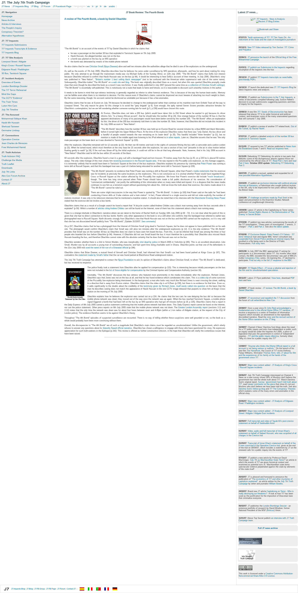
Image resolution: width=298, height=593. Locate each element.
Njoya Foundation (126, 260)
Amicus (270, 510)
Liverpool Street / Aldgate (14, 61)
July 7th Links (8, 171)
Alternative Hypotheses (13, 35)
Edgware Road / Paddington (15, 69)
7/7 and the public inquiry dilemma (263, 336)
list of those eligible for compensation (126, 270)
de (105, 6)
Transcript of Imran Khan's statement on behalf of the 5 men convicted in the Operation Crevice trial (267, 444)
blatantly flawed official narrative (117, 328)
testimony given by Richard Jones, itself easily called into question (174, 286)
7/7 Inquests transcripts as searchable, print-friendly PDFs (266, 78)
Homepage (7, 16)
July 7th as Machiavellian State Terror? (267, 460)
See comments (148, 221)
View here (275, 278)
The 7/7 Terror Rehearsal (14, 90)
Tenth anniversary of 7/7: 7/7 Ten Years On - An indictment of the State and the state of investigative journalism (267, 38)
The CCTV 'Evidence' (12, 98)
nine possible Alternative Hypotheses (255, 175)
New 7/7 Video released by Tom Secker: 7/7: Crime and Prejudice (266, 48)
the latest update (281, 227)
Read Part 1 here (280, 161)
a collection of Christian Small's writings (206, 85)
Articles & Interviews (11, 24)
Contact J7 (7, 179)
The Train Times (10, 102)
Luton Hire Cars (9, 105)
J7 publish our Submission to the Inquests (266, 67)
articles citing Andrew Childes (111, 208)
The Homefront (253, 351)
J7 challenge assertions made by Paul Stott (267, 198)
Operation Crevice (10, 139)
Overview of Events (11, 82)
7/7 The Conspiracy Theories (283, 389)
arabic (112, 6)
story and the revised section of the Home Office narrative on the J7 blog (267, 318)
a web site (116, 82)
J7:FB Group (39, 589)
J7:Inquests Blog (20, 6)
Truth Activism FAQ (11, 156)
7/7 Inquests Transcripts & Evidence (19, 48)
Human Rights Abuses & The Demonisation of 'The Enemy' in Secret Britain (266, 213)
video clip (204, 278)
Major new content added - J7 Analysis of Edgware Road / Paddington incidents (266, 402)
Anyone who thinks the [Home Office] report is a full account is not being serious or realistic (267, 347)
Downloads (7, 168)
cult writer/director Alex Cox (262, 300)
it (92, 6)
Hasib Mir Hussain (10, 122)
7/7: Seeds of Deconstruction (270, 112)
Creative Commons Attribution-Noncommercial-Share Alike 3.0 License (266, 574)
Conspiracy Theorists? (13, 32)
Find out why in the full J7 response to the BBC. (270, 260)
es (88, 6)
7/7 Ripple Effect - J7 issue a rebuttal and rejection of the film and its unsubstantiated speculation (267, 269)
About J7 (6, 183)
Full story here (258, 243)
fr (101, 6)
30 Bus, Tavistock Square (14, 73)
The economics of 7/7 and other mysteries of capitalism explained (265, 480)
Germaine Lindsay (11, 130)
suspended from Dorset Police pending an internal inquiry (264, 239)
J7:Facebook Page (62, 6)
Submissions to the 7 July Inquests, (277, 97)
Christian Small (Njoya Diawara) (103, 66)
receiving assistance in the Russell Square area (134, 161)
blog (127, 82)
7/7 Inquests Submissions (14, 45)
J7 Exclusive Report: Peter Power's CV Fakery (269, 234)
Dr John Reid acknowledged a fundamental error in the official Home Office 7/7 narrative (265, 309)
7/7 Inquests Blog (10, 52)
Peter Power (206, 163)
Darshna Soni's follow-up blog (252, 389)
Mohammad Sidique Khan (14, 118)
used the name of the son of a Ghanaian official (107, 247)
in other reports (173, 137)
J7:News (6, 6)
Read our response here (277, 148)
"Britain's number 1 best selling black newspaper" (118, 79)
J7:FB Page (51, 589)
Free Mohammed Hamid (14, 147)
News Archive (8, 20)
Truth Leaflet (8, 164)
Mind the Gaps (9, 94)
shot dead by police (149, 242)
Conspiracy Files (252, 258)
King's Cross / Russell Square (16, 65)
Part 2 (261, 227)
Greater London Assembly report (193, 307)
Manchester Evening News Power (210, 198)
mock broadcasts (216, 176)
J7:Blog (34, 6)
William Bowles (276, 483)
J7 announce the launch (258, 57)
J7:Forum (45, 6)
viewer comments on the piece (261, 384)
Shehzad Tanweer (10, 126)
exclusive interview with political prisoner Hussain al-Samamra (268, 184)
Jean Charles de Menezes (14, 143)
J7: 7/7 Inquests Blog (283, 87)
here (249, 280)
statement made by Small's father (93, 255)
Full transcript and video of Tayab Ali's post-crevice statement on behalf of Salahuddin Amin (266, 422)
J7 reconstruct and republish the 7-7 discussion (269, 298)
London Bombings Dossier (14, 86)
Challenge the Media (12, 160)
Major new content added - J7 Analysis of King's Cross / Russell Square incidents (268, 366)
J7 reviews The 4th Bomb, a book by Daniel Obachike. (267, 289)
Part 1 (251, 227)
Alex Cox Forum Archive (13, 176)
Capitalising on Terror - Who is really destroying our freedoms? (266, 492)
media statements (201, 171)
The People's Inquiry (12, 28)
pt (97, 6)
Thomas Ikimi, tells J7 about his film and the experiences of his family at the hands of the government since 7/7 (267, 355)
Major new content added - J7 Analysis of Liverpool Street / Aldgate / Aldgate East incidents (266, 412)
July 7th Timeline (10, 109)
